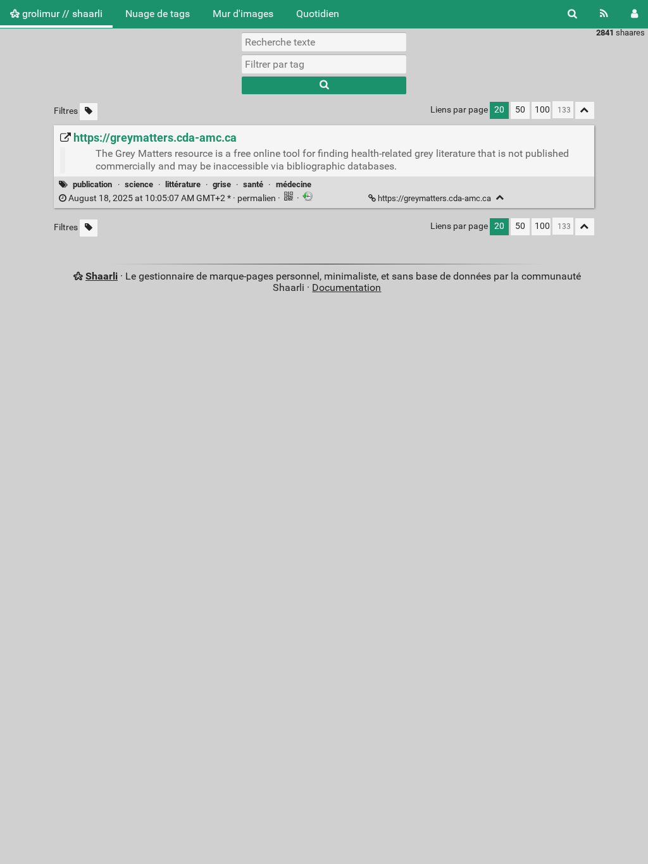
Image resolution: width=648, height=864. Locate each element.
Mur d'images (243, 14)
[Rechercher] (572, 14)
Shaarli (101, 276)
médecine (293, 184)
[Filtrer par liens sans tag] (88, 111)
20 (499, 109)
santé (253, 184)
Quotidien (317, 14)
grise (222, 184)
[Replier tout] (584, 110)
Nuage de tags (157, 14)
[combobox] (324, 63)
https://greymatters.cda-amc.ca (434, 198)
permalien (172, 198)
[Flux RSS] (604, 14)
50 (520, 109)
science (139, 184)
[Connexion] (634, 14)
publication (92, 184)
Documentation (346, 287)
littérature (183, 184)
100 (542, 109)
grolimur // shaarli (61, 14)
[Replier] (500, 198)
